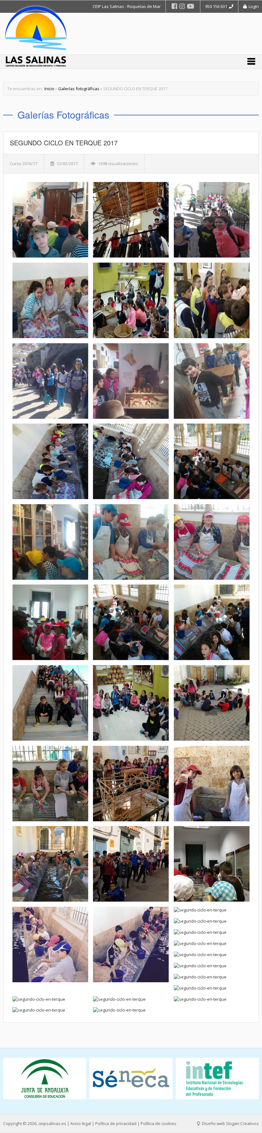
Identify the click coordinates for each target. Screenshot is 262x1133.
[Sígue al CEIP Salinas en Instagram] (182, 6)
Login (253, 6)
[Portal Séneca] (44, 1078)
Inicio (49, 88)
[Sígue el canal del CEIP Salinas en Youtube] (190, 6)
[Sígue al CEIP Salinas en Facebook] (174, 6)
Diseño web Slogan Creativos (230, 1123)
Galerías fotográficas (78, 88)
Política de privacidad (115, 1123)
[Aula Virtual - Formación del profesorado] (217, 1078)
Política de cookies (158, 1123)
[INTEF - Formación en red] (131, 1078)
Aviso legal (80, 1123)
